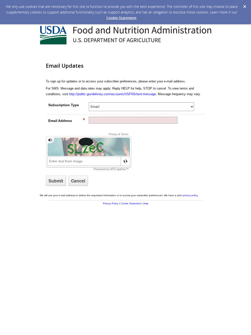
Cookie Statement (121, 17)
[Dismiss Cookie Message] (244, 6)
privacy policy (190, 195)
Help (145, 203)
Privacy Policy (110, 203)
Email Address (60, 121)
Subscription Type (63, 105)
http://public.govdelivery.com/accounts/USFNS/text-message (112, 94)
